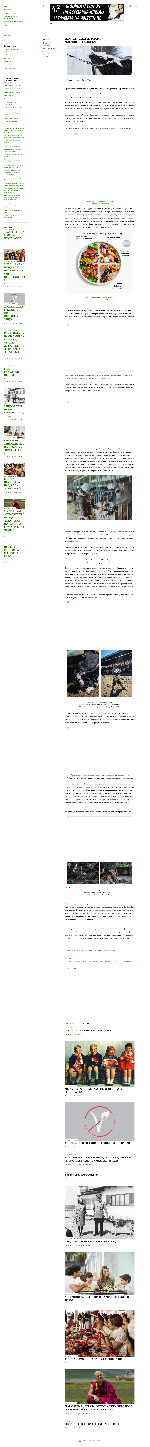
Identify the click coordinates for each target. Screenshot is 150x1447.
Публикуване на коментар (83, 1096)
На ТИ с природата (10, 68)
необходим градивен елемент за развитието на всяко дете (87, 378)
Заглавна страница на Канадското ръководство (99, 201)
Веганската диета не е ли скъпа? (14, 125)
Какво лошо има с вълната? (12, 92)
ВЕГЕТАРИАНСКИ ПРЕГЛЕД (13, 22)
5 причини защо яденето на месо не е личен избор (14, 445)
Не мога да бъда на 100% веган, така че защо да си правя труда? (14, 184)
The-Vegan (7, 58)
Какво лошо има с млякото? (12, 89)
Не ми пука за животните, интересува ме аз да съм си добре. (12, 205)
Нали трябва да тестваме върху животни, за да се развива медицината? (13, 190)
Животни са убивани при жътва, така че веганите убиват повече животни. (14, 130)
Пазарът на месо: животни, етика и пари (104, 913)
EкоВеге (6, 55)
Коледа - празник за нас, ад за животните (95, 1359)
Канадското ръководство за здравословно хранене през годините (102, 128)
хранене (45, 56)
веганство (46, 46)
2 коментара (78, 1363)
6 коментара (78, 1147)
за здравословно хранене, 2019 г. (99, 300)
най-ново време (48, 54)
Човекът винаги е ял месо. (12, 146)
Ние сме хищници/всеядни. (12, 107)
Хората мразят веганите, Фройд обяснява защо (99, 1143)
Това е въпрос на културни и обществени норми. (13, 150)
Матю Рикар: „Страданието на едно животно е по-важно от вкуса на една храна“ (98, 1408)
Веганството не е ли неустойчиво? (10, 103)
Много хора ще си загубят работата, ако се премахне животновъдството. (12, 197)
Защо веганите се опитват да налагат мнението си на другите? (14, 136)
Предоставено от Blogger (91, 1440)
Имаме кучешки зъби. (11, 118)
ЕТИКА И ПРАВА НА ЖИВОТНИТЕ (11, 17)
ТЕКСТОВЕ (8, 10)
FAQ (5, 25)
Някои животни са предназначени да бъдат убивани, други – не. (14, 113)
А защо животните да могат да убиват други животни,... (13, 166)
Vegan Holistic (8, 65)
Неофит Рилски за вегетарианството (92, 1424)
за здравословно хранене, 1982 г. (99, 203)
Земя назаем (8, 61)
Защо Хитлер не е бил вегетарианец (90, 1241)
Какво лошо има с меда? (11, 95)
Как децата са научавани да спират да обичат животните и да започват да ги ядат (98, 1159)
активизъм (46, 43)
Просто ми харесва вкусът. (12, 121)
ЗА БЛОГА (7, 6)
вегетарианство (49, 48)
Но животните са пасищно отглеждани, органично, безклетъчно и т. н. (12, 172)
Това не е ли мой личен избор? (13, 99)
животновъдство (49, 51)
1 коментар (78, 1034)
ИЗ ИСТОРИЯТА (9, 13)
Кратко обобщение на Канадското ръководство (99, 297)
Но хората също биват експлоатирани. (11, 216)
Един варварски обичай (82, 1175)
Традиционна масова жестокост (89, 1030)
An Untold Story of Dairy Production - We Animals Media (95, 950)
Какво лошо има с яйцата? (12, 85)
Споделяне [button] (46, 35)
